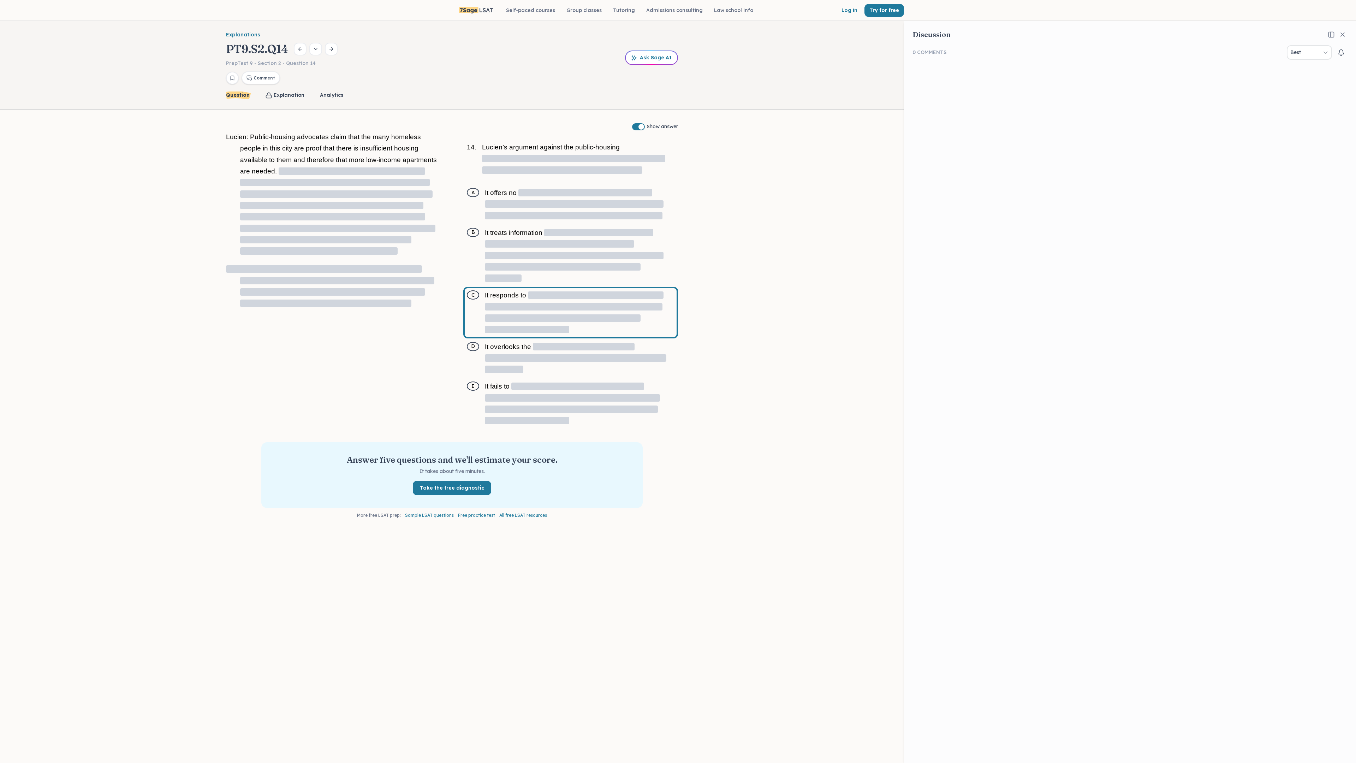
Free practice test (476, 515)
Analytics (331, 95)
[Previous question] (300, 49)
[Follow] (1341, 52)
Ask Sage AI (656, 57)
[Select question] (315, 49)
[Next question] (331, 49)
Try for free (884, 10)
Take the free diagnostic (452, 488)
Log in (849, 10)
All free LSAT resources (523, 515)
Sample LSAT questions (429, 515)
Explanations (243, 34)
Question (238, 95)
